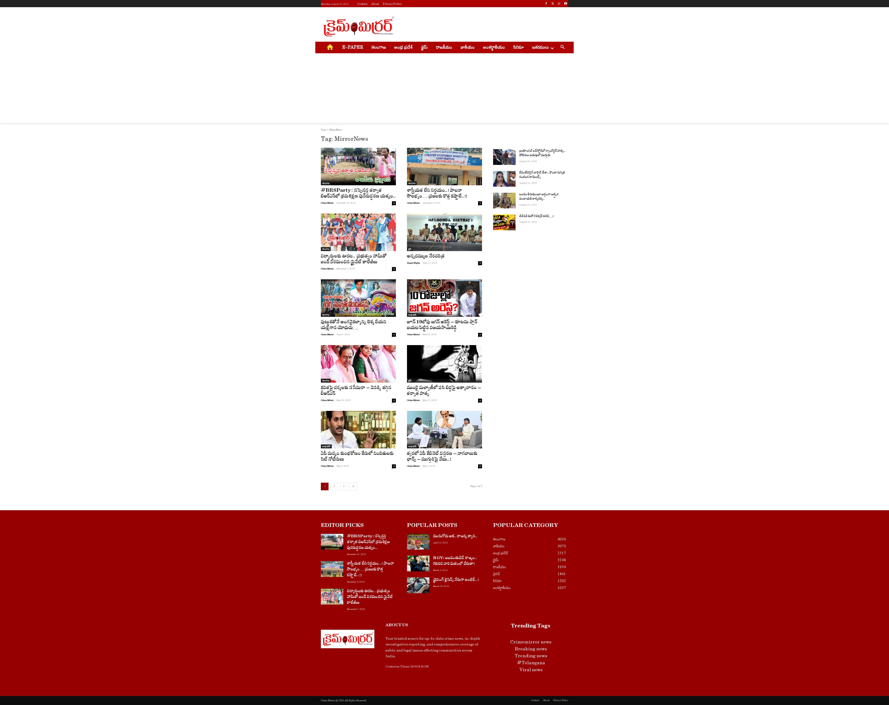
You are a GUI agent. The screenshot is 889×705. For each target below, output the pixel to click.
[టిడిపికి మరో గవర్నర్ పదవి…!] (504, 222)
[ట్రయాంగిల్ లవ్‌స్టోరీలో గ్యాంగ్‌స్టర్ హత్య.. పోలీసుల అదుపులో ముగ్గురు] (504, 157)
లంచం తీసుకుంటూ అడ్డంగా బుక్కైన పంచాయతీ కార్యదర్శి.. (539, 197)
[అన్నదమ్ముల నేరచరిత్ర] (444, 232)
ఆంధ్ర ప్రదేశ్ (412, 315)
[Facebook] (546, 4)
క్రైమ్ (409, 249)
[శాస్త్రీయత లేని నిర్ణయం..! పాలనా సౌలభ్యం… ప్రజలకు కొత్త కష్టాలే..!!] (444, 166)
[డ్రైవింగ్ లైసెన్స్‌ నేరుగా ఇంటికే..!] (418, 585)
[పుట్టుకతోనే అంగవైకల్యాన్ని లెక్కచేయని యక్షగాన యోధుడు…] (358, 298)
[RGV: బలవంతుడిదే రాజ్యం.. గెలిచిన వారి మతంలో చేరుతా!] (418, 563)
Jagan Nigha (413, 262)
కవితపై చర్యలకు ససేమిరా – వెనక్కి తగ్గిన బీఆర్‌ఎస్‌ (356, 391)
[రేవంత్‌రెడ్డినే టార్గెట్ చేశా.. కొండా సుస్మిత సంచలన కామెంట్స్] (504, 179)
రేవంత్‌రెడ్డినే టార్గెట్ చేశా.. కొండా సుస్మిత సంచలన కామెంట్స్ (542, 175)
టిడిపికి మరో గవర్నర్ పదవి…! (536, 216)
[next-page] (353, 486)
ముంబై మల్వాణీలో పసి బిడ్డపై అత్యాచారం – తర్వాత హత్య (444, 391)
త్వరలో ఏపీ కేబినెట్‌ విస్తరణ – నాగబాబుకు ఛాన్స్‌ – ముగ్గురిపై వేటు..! (442, 457)
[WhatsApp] (559, 4)
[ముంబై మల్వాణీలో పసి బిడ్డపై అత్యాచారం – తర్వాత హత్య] (444, 364)
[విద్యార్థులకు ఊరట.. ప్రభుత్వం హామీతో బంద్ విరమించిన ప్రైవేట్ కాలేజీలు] (358, 232)
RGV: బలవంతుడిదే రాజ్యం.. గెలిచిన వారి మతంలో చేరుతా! (455, 561)
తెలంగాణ (325, 183)
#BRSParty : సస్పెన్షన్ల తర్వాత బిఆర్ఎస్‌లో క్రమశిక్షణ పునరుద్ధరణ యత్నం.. (358, 194)
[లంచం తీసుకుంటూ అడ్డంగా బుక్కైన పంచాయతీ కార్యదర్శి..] (504, 200)
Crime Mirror (327, 202)
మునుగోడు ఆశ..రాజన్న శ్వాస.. (455, 537)
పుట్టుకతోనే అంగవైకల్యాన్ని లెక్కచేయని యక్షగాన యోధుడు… (353, 325)
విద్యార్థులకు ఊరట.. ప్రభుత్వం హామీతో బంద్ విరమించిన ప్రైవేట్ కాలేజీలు (354, 259)
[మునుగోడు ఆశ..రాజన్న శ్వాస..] (418, 542)
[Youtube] (565, 4)
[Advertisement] (479, 25)
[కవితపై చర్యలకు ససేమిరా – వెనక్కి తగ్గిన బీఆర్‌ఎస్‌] (358, 364)
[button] (562, 47)
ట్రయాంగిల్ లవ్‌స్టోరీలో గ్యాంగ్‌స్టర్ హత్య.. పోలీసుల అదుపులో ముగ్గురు (542, 153)
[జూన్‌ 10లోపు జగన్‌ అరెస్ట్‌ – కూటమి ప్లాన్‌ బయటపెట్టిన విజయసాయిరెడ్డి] (444, 298)
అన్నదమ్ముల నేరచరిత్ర (426, 257)
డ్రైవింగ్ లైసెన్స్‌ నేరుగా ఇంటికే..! (456, 580)
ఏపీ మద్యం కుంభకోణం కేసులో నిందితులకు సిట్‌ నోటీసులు (357, 457)
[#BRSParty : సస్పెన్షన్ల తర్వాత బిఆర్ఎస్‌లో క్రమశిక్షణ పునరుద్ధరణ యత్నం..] (358, 166)
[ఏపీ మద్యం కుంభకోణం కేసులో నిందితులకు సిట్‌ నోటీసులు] (358, 429)
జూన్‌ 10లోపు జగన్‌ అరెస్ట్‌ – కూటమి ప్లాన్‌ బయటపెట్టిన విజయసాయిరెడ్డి (442, 325)
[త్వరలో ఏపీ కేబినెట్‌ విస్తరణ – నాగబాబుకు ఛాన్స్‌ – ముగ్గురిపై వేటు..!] (444, 429)
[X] (552, 4)
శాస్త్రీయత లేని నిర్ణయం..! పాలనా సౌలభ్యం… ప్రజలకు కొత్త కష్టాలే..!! (437, 194)
